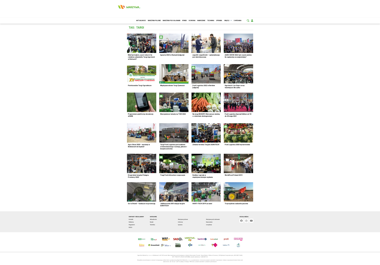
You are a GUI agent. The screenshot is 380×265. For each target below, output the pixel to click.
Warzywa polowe (154, 20)
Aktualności (141, 20)
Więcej (226, 20)
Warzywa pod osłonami (171, 20)
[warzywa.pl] (129, 7)
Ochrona (192, 20)
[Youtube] (251, 221)
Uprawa (219, 20)
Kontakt (131, 219)
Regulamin (132, 224)
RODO (130, 227)
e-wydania (237, 20)
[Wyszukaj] (248, 20)
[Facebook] (241, 221)
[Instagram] (246, 221)
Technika (210, 20)
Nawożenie (201, 20)
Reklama (131, 222)
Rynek (184, 20)
